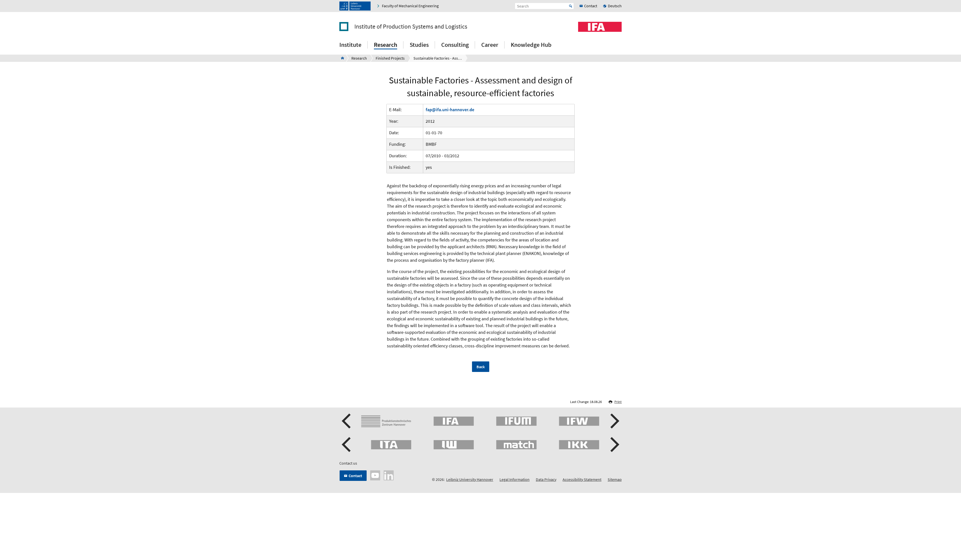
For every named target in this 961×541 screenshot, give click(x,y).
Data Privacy (546, 479)
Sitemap (615, 479)
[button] (346, 421)
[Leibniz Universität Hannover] (355, 6)
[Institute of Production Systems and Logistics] (341, 58)
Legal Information (515, 479)
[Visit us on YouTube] (375, 474)
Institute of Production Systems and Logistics (410, 27)
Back (480, 366)
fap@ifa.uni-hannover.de (450, 109)
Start (571, 6)
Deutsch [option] (615, 5)
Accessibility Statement (582, 479)
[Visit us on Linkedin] (388, 474)
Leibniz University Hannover (469, 479)
